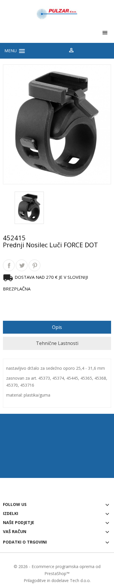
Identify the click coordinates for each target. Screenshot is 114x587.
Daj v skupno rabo (8, 265)
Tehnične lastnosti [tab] (57, 343)
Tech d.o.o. (80, 580)
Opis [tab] (57, 327)
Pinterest (34, 265)
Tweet (21, 265)
